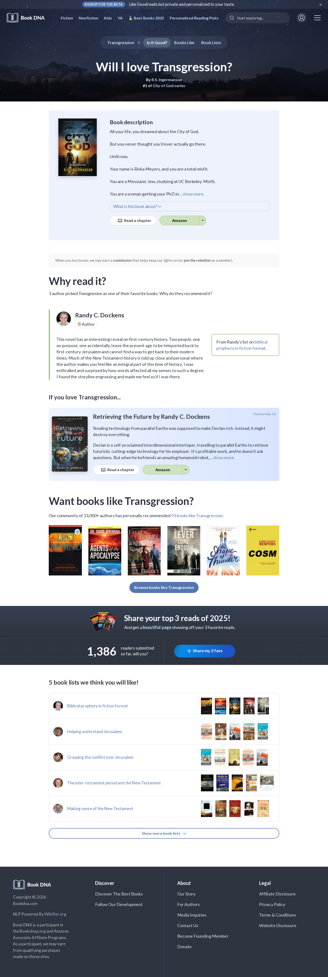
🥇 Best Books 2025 (146, 18)
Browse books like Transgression (164, 587)
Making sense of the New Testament (100, 808)
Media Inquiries (192, 915)
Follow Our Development (119, 904)
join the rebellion (197, 260)
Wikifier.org (55, 914)
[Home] (28, 18)
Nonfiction (88, 18)
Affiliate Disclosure (277, 893)
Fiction (67, 18)
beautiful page (157, 627)
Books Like (184, 42)
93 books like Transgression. (197, 515)
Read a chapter (137, 220)
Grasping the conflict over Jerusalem (100, 757)
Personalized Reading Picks (194, 18)
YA (120, 18)
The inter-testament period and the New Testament (114, 782)
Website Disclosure (277, 925)
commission (122, 260)
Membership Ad (264, 414)
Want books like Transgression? (121, 501)
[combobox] (258, 17)
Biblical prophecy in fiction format (97, 705)
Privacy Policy (272, 904)
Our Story (186, 893)
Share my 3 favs (207, 650)
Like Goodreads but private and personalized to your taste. (182, 4)
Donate (184, 946)
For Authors (188, 904)
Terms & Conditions (277, 915)
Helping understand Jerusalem (94, 731)
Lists (211, 42)
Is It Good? (157, 42)
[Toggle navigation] (317, 17)
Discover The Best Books (119, 893)
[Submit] (231, 17)
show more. (193, 193)
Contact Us (187, 925)
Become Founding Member (203, 936)
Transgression (120, 42)
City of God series (169, 85)
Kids (108, 18)
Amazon (179, 220)
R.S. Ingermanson (167, 79)
